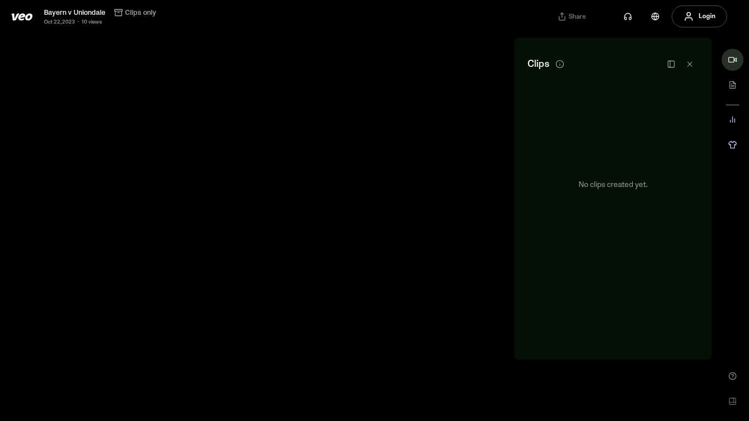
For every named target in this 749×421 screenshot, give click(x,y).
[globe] (655, 16)
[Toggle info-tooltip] (560, 64)
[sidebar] (671, 64)
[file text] (733, 85)
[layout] (733, 401)
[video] (733, 60)
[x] (690, 64)
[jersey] (733, 145)
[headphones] (628, 16)
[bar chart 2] (733, 119)
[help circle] (733, 376)
